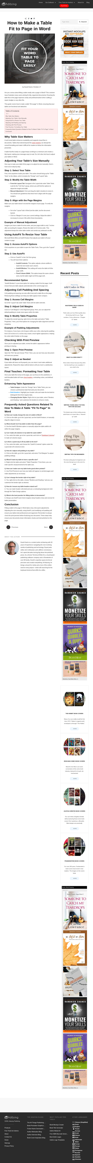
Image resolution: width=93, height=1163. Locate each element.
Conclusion (9, 131)
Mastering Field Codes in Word (74, 303)
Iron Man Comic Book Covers (74, 758)
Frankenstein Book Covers (74, 858)
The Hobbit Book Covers (74, 709)
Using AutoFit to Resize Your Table (15, 120)
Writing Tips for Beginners (74, 450)
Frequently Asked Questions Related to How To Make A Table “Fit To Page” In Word (29, 129)
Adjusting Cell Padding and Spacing (16, 122)
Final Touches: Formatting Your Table (16, 127)
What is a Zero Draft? (74, 353)
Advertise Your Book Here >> (70, 262)
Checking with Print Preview (13, 125)
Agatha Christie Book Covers (74, 808)
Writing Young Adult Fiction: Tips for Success (74, 401)
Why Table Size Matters (12, 116)
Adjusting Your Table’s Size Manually (16, 118)
